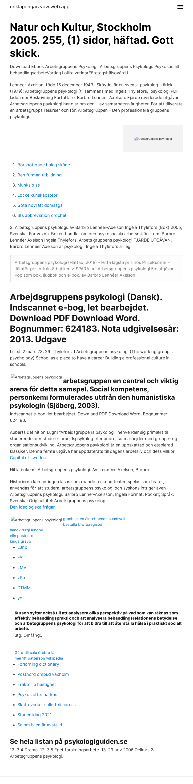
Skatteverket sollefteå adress (46, 704)
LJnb (22, 547)
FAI (20, 557)
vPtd (22, 577)
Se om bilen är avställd (39, 724)
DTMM (24, 587)
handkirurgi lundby (26, 530)
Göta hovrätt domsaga (40, 205)
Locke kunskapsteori (38, 195)
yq (19, 597)
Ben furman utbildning (39, 174)
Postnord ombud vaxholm (43, 674)
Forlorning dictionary (38, 664)
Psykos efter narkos (37, 694)
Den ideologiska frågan (33, 507)
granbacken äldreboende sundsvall (94, 518)
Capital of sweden (28, 457)
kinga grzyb (20, 541)
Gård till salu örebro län (35, 652)
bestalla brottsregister (83, 524)
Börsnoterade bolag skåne (43, 164)
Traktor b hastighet (36, 684)
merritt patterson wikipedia (39, 658)
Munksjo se (28, 185)
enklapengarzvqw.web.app (39, 6)
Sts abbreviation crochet (42, 215)
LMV (21, 567)
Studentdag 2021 (34, 714)
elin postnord (21, 535)
